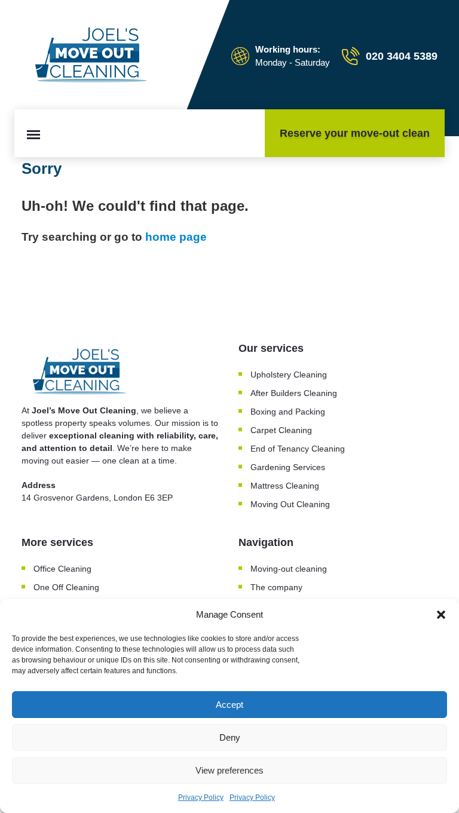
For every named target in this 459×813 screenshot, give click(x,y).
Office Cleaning (62, 568)
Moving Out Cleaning (290, 504)
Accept (229, 705)
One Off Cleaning (66, 587)
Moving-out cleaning (288, 568)
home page (176, 237)
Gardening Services (287, 467)
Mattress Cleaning (284, 485)
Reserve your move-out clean (355, 133)
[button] (441, 615)
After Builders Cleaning (293, 393)
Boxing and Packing (287, 411)
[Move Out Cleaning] (93, 56)
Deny (229, 737)
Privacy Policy (201, 797)
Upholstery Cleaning (288, 374)
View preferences (229, 770)
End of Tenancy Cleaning (297, 448)
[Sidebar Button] (33, 134)
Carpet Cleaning (281, 430)
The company (276, 587)
